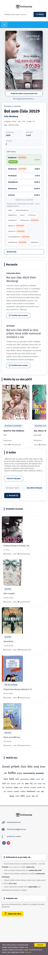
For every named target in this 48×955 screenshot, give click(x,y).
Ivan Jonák (37, 435)
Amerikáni (8, 641)
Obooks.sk (16, 226)
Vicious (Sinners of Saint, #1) (16, 545)
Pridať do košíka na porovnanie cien (24, 94)
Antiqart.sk (16, 231)
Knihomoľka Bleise (13, 273)
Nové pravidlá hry (11, 737)
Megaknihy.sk (12, 215)
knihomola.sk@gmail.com (16, 829)
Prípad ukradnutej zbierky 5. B (17, 689)
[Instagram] (8, 843)
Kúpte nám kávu (14, 914)
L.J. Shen (6, 550)
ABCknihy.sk (35, 242)
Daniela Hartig (8, 598)
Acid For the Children (13, 430)
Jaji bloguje (10, 326)
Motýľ (14, 122)
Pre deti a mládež (11, 685)
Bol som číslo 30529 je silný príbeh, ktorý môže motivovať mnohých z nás (23, 333)
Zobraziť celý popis (14, 478)
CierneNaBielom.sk (18, 237)
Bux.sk (22, 215)
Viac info (28, 952)
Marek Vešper (8, 693)
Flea (4, 435)
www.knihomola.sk (14, 822)
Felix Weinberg (11, 116)
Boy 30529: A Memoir (34, 488)
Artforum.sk (32, 215)
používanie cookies (14, 836)
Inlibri (10, 210)
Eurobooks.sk (12, 220)
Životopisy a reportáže (12, 106)
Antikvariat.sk (29, 220)
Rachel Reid (7, 741)
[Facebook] (4, 843)
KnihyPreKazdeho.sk (22, 210)
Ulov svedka (9, 593)
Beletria (8, 589)
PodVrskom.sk (17, 242)
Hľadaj (41, 14)
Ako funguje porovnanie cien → (24, 99)
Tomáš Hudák (8, 646)
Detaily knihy (11, 252)
